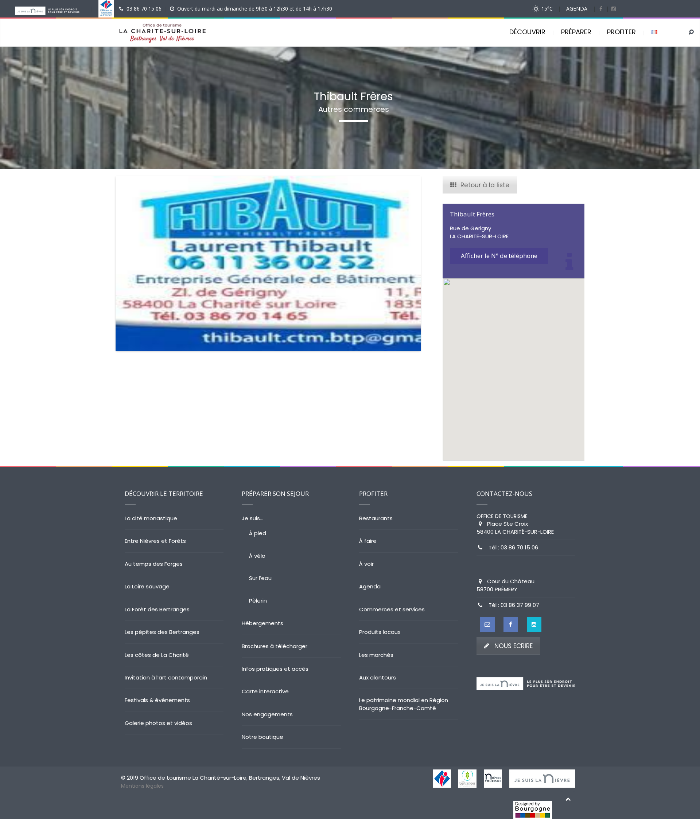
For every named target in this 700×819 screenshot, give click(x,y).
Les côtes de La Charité (157, 655)
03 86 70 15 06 (144, 8)
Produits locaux (379, 632)
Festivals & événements (157, 700)
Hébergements (262, 623)
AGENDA (576, 8)
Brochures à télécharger (274, 646)
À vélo (257, 556)
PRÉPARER (576, 31)
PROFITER (621, 31)
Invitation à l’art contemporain (166, 677)
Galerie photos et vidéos (158, 723)
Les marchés (376, 655)
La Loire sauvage (147, 586)
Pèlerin (258, 600)
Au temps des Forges (154, 564)
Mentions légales (142, 785)
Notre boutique (262, 737)
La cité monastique (151, 518)
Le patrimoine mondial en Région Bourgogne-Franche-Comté (403, 704)
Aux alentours (377, 677)
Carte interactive (265, 691)
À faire (368, 541)
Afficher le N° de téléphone (499, 255)
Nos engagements (267, 714)
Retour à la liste (484, 185)
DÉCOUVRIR (527, 31)
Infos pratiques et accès (275, 669)
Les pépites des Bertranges (162, 632)
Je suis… (252, 518)
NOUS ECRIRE (513, 646)
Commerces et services (392, 609)
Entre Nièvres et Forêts (155, 541)
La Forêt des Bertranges (157, 609)
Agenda (370, 586)
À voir (366, 564)
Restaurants (376, 518)
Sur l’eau (260, 578)
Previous (104, 263)
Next (431, 263)
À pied (257, 533)
